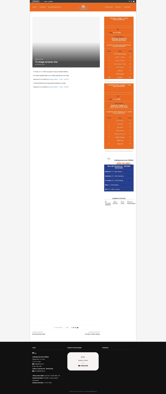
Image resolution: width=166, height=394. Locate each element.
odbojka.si (108, 205)
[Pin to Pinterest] (75, 327)
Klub (34, 7)
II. (125, 171)
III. (129, 176)
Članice (43, 7)
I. (124, 176)
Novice (118, 7)
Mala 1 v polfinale (48, 1)
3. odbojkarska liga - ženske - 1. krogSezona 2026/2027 (119, 85)
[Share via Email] (77, 327)
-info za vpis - (124, 163)
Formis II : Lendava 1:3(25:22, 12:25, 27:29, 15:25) (119, 106)
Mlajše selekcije (54, 7)
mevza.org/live (131, 203)
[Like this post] (69, 327)
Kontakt (127, 7)
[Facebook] (129, 1)
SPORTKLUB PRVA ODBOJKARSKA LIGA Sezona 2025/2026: (119, 45)
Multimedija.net (93, 391)
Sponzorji (109, 7)
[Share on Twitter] (73, 327)
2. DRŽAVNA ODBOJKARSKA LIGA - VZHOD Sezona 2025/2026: (119, 112)
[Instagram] (131, 1)
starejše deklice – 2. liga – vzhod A (59, 79)
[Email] (133, 1)
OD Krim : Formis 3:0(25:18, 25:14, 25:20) (118, 39)
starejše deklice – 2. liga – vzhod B (58, 87)
